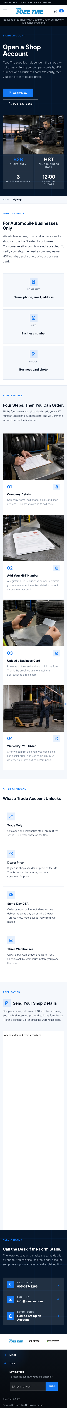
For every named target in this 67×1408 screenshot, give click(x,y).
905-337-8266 (23, 103)
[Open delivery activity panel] (65, 704)
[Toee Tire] (29, 10)
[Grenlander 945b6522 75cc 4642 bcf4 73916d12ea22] (53, 1341)
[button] (58, 11)
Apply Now (20, 92)
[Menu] (5, 11)
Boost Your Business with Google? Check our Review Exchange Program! (33, 21)
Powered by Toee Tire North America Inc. (23, 1405)
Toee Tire (7, 1399)
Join (52, 1386)
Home (6, 199)
